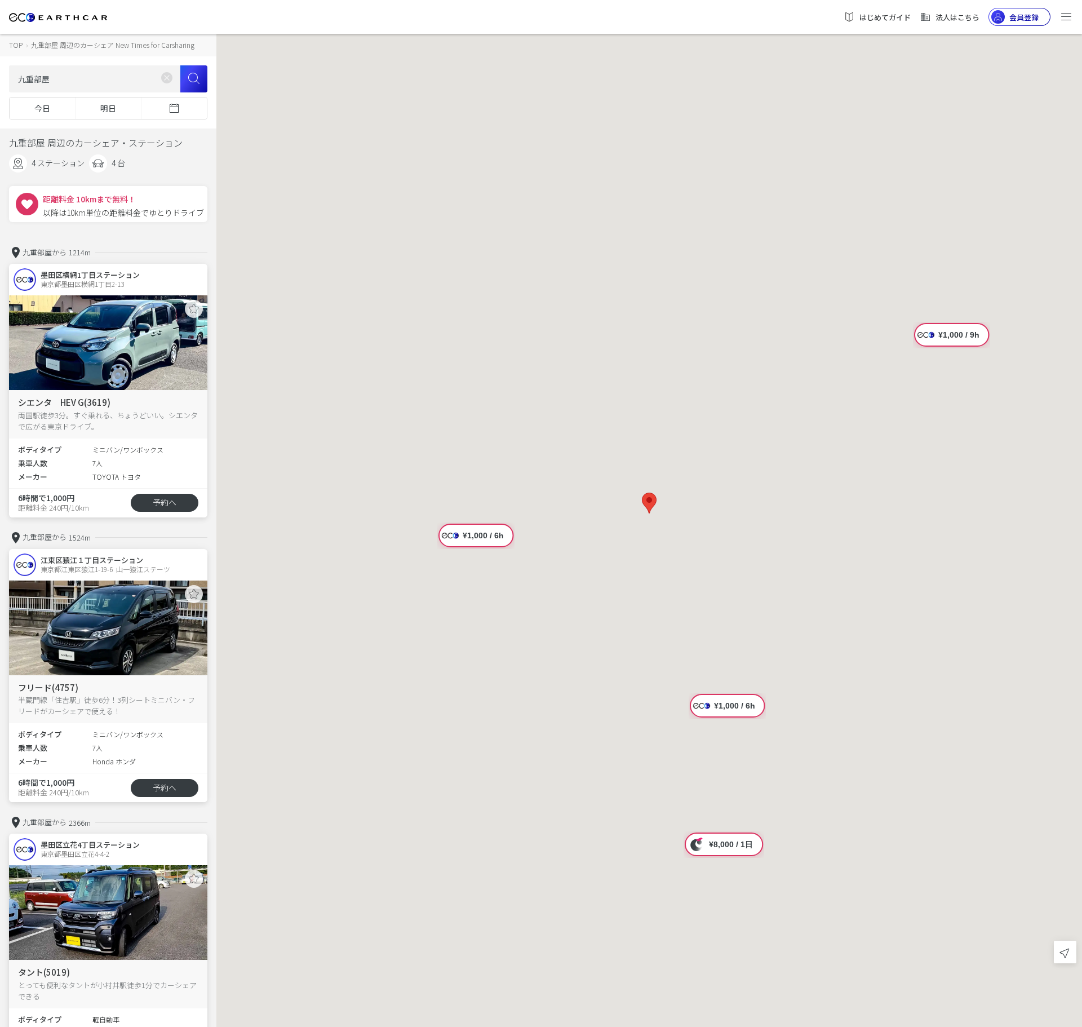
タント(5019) (44, 972)
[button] (649, 503)
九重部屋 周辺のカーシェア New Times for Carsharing (112, 45)
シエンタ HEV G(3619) (64, 402)
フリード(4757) (48, 687)
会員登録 (1024, 17)
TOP (16, 45)
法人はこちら (957, 17)
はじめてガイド (885, 17)
